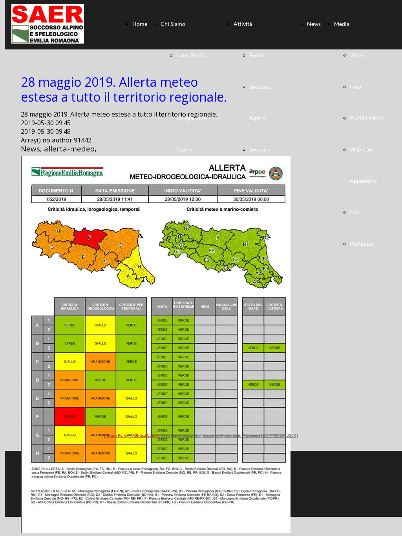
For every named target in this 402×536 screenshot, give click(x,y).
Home (139, 23)
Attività (243, 23)
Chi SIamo (173, 23)
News (314, 23)
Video (357, 55)
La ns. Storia (190, 55)
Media (341, 23)
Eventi (257, 55)
